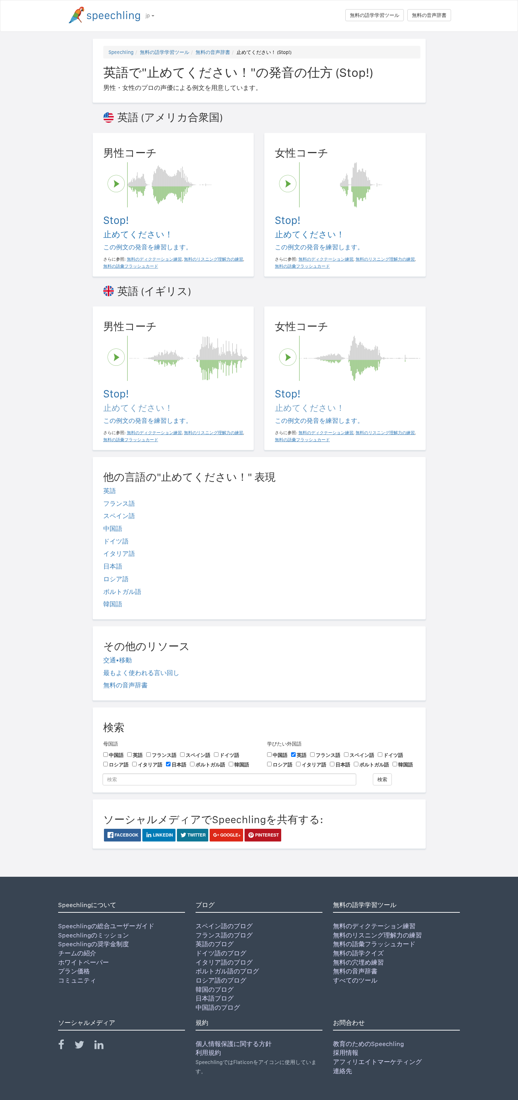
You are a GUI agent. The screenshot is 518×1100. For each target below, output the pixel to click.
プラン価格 (74, 971)
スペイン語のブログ (224, 926)
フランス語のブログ (224, 935)
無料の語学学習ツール (374, 15)
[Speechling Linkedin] (103, 1046)
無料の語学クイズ (358, 953)
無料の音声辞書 (429, 15)
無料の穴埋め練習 (358, 962)
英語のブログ (215, 944)
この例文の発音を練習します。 (147, 247)
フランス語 (119, 503)
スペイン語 (119, 515)
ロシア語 (116, 579)
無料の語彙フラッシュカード (374, 944)
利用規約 (208, 1052)
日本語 (112, 566)
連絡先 (342, 1071)
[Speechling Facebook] (65, 1046)
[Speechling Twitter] (83, 1046)
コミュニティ (77, 980)
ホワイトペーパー (83, 962)
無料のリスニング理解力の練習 (377, 935)
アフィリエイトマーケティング (377, 1061)
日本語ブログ (215, 998)
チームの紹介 (77, 953)
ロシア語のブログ (221, 980)
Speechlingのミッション (93, 935)
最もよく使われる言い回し (141, 672)
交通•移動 (117, 660)
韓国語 (112, 604)
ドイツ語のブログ (221, 953)
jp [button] (148, 15)
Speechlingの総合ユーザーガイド (106, 926)
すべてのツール (355, 980)
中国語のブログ (218, 1007)
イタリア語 (119, 553)
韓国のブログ (215, 989)
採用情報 (345, 1052)
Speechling (121, 52)
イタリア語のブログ (224, 962)
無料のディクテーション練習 (374, 926)
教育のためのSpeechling (368, 1043)
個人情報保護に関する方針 (234, 1043)
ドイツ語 (116, 541)
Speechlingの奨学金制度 (93, 944)
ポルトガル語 (122, 591)
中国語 (112, 528)
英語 (109, 490)
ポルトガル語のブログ (227, 971)
